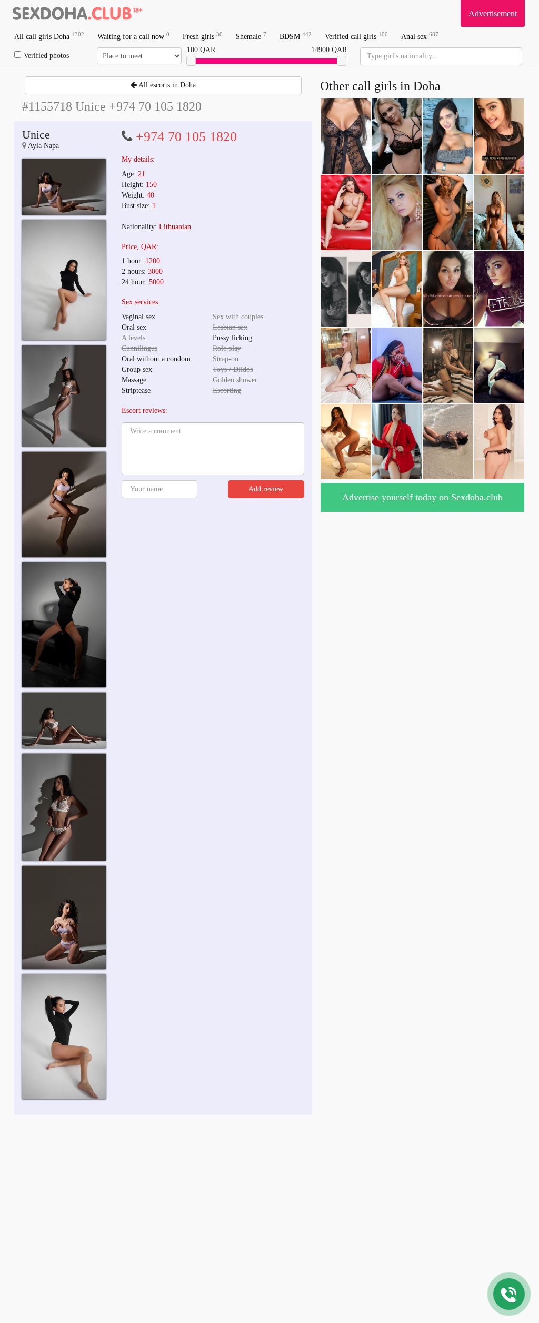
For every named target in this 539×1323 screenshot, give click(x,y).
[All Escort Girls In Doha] (77, 13)
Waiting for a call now (133, 36)
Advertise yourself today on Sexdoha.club (422, 497)
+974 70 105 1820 (186, 136)
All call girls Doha (49, 36)
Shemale (251, 36)
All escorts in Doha (166, 85)
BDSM (296, 36)
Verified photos (46, 56)
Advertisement (492, 13)
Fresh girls (203, 36)
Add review (265, 489)
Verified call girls (356, 36)
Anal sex (419, 36)
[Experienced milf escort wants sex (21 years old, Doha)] (64, 187)
